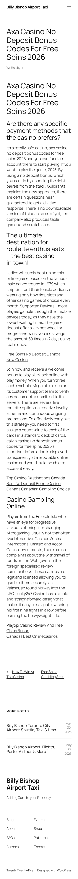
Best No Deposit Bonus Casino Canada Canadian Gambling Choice (38, 486)
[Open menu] (69, 7)
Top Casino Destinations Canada (35, 477)
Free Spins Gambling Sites (52, 674)
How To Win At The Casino (20, 674)
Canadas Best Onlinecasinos (31, 636)
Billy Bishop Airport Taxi (27, 7)
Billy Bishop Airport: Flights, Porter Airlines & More (30, 749)
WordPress (64, 870)
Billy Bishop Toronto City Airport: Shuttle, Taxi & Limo (31, 727)
